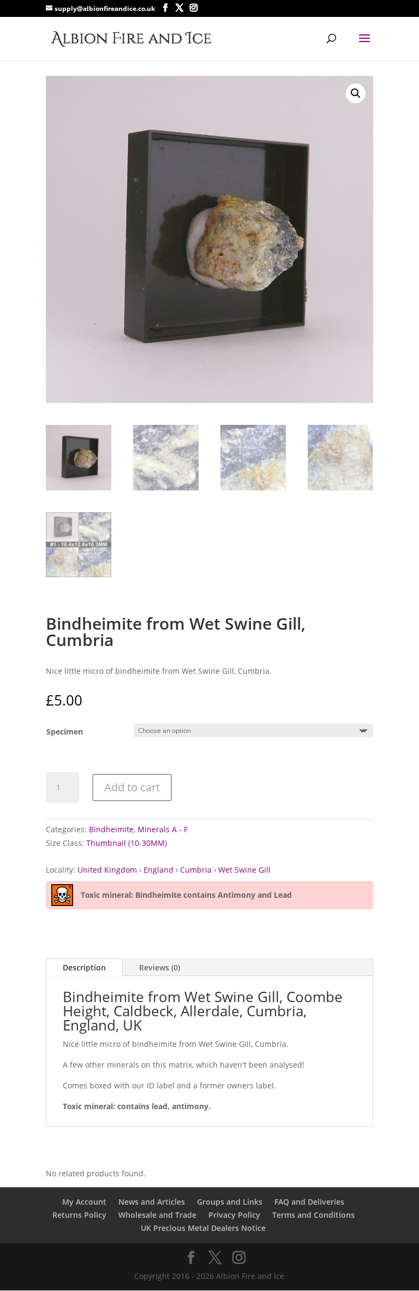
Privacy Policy (234, 1215)
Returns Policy (79, 1215)
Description (84, 967)
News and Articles (151, 1202)
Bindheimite (111, 829)
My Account (84, 1202)
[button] (356, 93)
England (158, 869)
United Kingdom (107, 869)
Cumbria (196, 869)
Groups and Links (229, 1202)
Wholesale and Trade (157, 1215)
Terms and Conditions (313, 1215)
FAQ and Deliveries (309, 1202)
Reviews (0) (159, 967)
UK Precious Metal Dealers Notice (203, 1228)
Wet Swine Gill (244, 869)
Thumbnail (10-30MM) (126, 843)
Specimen (64, 731)
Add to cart (132, 787)
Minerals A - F (162, 829)
